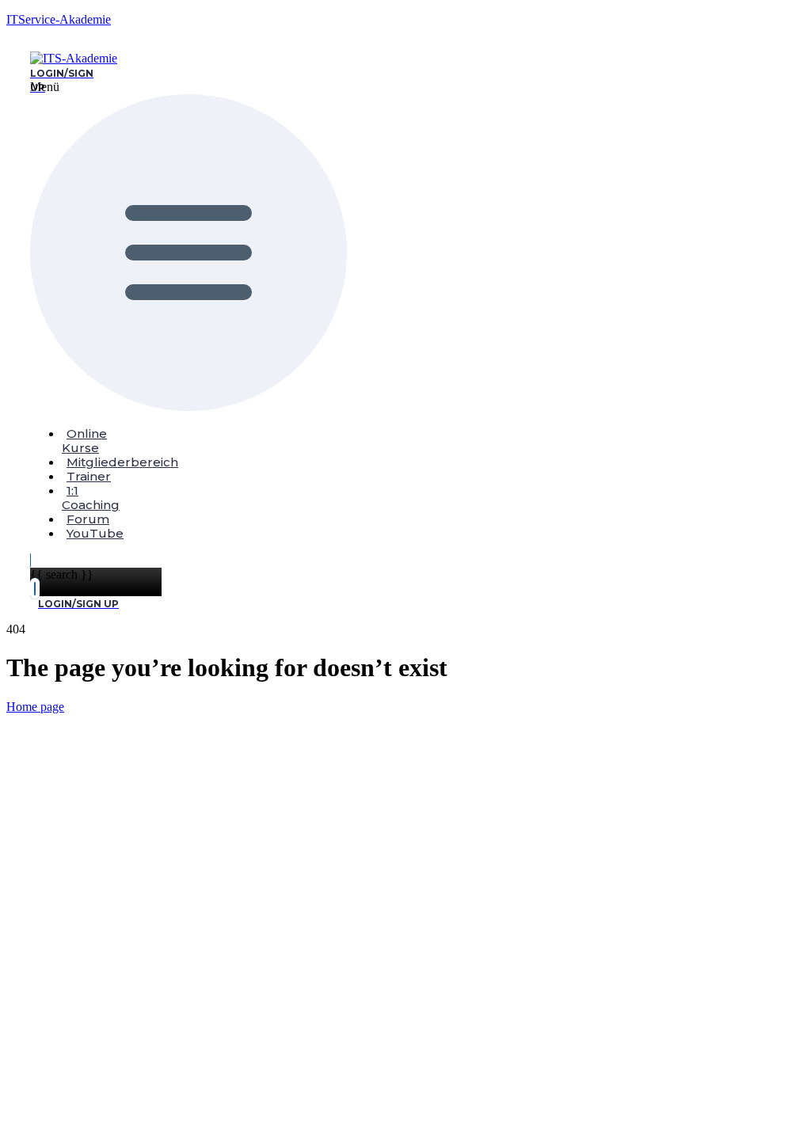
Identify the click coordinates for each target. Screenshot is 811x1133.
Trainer (89, 476)
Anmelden (163, 1105)
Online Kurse (84, 440)
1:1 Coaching (91, 497)
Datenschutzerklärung (367, 972)
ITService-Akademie (58, 19)
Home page (35, 706)
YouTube (95, 533)
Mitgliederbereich (122, 462)
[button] (46, 247)
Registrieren (105, 1105)
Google (39, 736)
